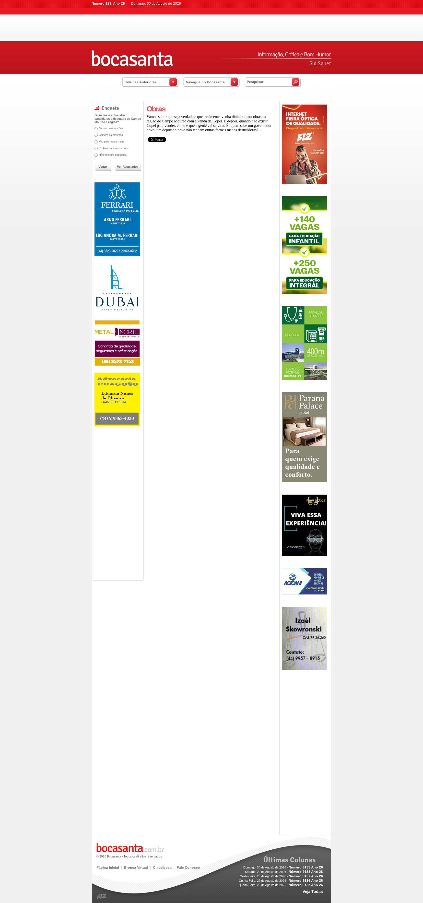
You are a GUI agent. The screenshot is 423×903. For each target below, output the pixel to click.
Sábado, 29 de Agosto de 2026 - (284, 872)
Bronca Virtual (136, 867)
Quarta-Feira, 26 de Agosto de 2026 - (281, 885)
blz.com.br (101, 896)
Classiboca (162, 867)
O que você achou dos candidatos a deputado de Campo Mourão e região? (117, 119)
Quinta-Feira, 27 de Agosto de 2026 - (281, 880)
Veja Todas (313, 892)
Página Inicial (107, 867)
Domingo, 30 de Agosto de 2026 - (283, 867)
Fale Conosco (188, 867)
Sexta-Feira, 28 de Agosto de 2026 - (281, 876)
